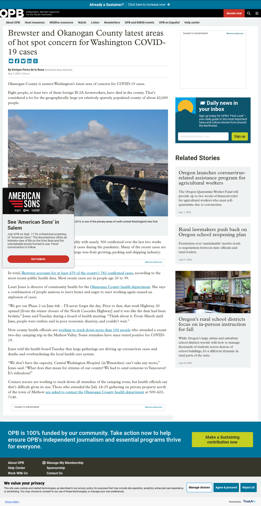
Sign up (239, 136)
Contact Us (55, 473)
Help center (192, 22)
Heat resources (35, 22)
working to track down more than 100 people (94, 330)
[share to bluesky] (23, 61)
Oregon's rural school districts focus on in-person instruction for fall (212, 324)
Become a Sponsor (153, 262)
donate (234, 13)
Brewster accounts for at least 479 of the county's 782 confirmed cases (77, 273)
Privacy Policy (12, 501)
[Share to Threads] (35, 61)
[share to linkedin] (29, 61)
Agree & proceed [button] (226, 487)
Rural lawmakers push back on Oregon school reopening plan (213, 231)
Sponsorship (56, 468)
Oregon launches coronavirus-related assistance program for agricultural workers (212, 178)
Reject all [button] (248, 487)
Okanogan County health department (120, 287)
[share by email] (11, 61)
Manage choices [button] (199, 487)
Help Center (16, 468)
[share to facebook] (17, 61)
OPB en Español (169, 22)
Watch (82, 22)
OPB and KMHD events (139, 22)
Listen (95, 22)
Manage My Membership (65, 463)
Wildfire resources (61, 22)
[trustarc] (249, 501)
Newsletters (112, 22)
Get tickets (38, 259)
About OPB (13, 22)
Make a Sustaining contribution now (222, 440)
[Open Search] (249, 13)
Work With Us (18, 473)
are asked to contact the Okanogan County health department (95, 392)
